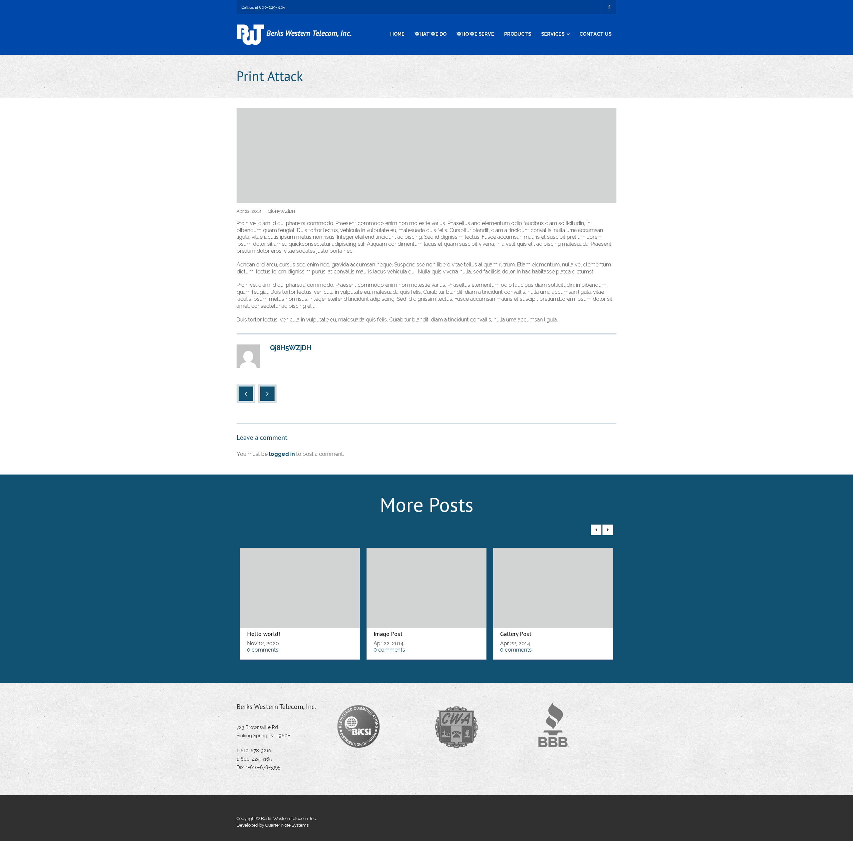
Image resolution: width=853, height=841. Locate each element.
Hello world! (263, 634)
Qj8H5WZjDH (281, 211)
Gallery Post (515, 634)
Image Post (388, 634)
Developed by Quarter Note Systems (273, 825)
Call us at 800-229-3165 (263, 7)
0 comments (263, 650)
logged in (282, 454)
